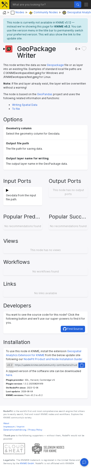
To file (16, 108)
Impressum (9, 426)
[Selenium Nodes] (48, 448)
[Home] (4, 12)
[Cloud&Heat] (14, 448)
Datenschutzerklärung (14, 429)
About (6, 423)
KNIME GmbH (26, 463)
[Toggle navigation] (86, 4)
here (9, 375)
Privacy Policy (35, 429)
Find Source (74, 328)
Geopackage (55, 65)
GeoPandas (44, 94)
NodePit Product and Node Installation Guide (53, 359)
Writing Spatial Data (24, 104)
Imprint (21, 426)
